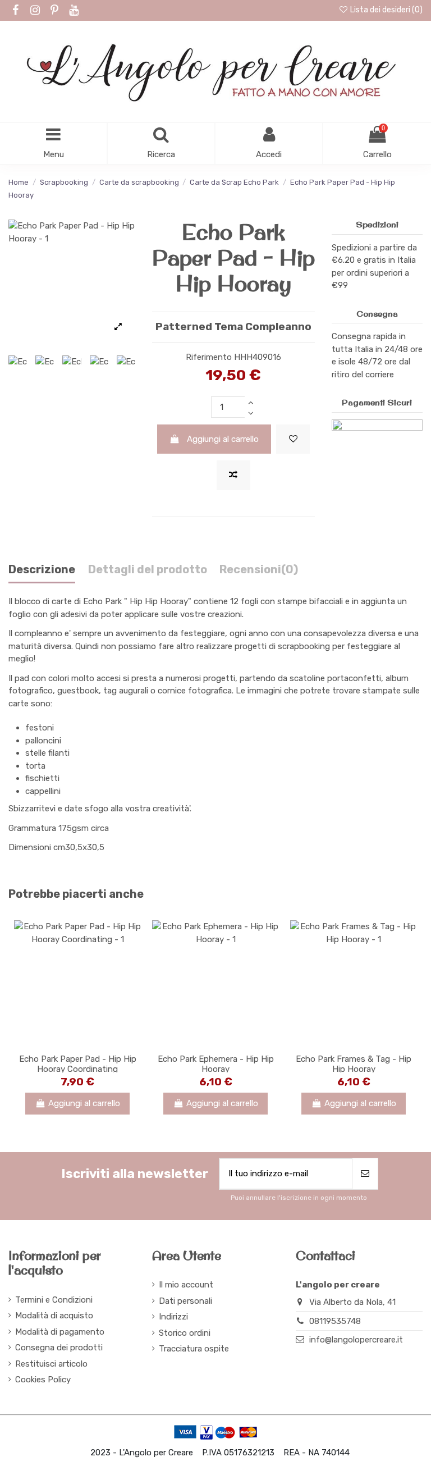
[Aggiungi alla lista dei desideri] (293, 439)
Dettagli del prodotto (147, 569)
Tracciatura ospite (194, 1349)
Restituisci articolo (51, 1364)
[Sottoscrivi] (365, 1173)
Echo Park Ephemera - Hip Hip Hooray (216, 1064)
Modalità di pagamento (59, 1332)
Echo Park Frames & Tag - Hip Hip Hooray (353, 1064)
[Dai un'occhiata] (94, 1043)
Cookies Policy (43, 1379)
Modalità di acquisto (54, 1315)
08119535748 (335, 1321)
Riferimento (209, 357)
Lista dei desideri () (386, 10)
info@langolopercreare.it (356, 1340)
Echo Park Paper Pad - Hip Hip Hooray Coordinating (77, 1064)
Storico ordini (184, 1333)
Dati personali (185, 1301)
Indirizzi (173, 1317)
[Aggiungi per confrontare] (233, 475)
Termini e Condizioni (54, 1300)
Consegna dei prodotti (59, 1347)
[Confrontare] (77, 1043)
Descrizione (41, 569)
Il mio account (186, 1285)
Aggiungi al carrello (223, 439)
